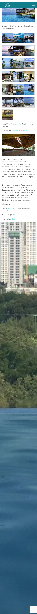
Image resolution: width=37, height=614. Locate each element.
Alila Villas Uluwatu (14, 124)
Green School (12, 208)
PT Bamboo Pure (18, 215)
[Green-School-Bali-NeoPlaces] (18, 155)
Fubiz (14, 219)
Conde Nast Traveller (19, 131)
